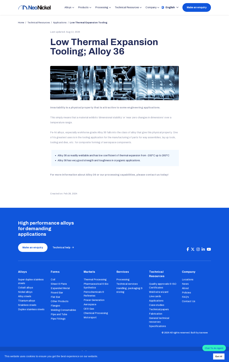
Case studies (156, 305)
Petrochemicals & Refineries (94, 294)
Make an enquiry (197, 7)
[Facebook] (188, 249)
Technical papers (159, 309)
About (185, 288)
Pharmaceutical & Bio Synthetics (96, 286)
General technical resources (159, 320)
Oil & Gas (89, 308)
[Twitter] (193, 249)
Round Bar (57, 292)
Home (21, 22)
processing (112, 174)
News (185, 284)
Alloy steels (24, 296)
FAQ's (185, 297)
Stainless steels (27, 305)
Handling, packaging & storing (129, 290)
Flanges (55, 305)
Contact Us (188, 301)
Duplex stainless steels (31, 309)
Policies (186, 292)
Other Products (60, 301)
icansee (203, 333)
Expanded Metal (60, 288)
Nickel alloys (25, 292)
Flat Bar (55, 297)
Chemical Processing (96, 313)
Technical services (127, 284)
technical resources (38, 22)
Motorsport (90, 317)
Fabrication (155, 313)
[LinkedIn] (203, 249)
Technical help (61, 247)
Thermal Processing (95, 279)
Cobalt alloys (25, 287)
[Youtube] (209, 249)
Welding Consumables (63, 310)
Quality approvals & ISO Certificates (162, 286)
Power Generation (94, 300)
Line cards (155, 296)
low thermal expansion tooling (88, 22)
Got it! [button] (218, 356)
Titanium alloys (26, 300)
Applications (156, 300)
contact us (153, 174)
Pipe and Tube (59, 314)
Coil (53, 279)
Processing (122, 279)
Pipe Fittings (58, 318)
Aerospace (90, 304)
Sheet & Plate (59, 284)
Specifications (157, 326)
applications (60, 22)
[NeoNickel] (34, 7)
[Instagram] (198, 249)
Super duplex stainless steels (31, 281)
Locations (187, 279)
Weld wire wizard (158, 292)
